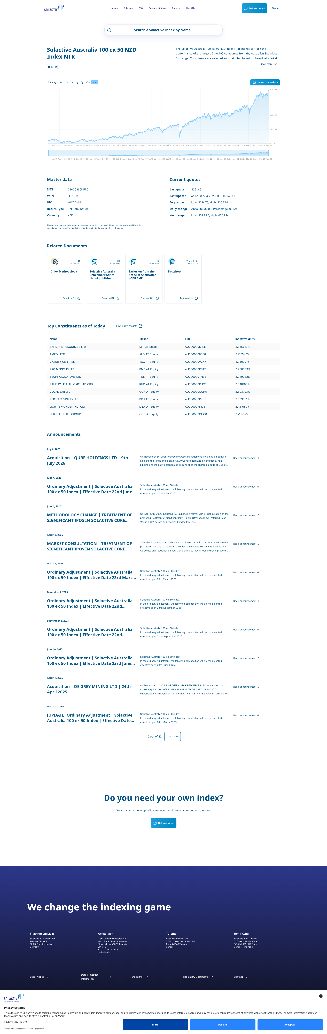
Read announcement (244, 457)
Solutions (128, 8)
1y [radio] (77, 82)
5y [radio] (82, 82)
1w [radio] (60, 82)
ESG (141, 8)
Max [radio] (95, 82)
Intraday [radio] (52, 82)
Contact (238, 976)
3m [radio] (71, 82)
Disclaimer (137, 976)
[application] (163, 118)
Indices (114, 8)
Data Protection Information (89, 976)
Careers (176, 8)
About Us (190, 8)
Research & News (157, 8)
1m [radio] (66, 82)
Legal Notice (37, 976)
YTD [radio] (88, 82)
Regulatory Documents (195, 976)
